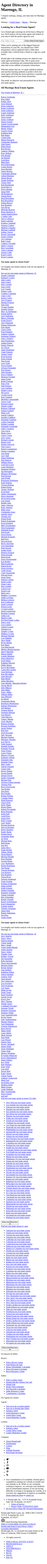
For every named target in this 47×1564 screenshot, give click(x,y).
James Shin (5, 911)
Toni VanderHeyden (9, 1015)
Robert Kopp (6, 566)
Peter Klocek (6, 548)
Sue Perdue (5, 789)
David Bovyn (6, 187)
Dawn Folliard (7, 375)
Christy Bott (6, 183)
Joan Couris (5, 287)
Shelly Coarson (7, 246)
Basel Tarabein (7, 995)
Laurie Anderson (7, 113)
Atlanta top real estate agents (17, 1136)
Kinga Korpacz (7, 568)
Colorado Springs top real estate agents (21, 1150)
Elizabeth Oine (7, 760)
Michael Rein (6, 841)
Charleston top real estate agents (18, 1199)
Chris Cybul (6, 296)
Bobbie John (6, 503)
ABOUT (9, 1546)
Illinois (25, 22)
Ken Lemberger (7, 602)
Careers (9, 1446)
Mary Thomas (6, 1001)
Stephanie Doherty (8, 336)
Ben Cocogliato (7, 248)
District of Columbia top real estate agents (22, 1248)
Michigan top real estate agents (18, 1280)
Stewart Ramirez (7, 827)
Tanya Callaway (7, 219)
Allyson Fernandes (8, 368)
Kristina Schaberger (9, 884)
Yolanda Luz (6, 629)
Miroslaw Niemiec (8, 740)
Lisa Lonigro (6, 625)
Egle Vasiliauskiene (8, 1019)
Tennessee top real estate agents (18, 1325)
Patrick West (6, 1042)
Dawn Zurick (6, 1094)
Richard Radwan (7, 825)
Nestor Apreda (7, 122)
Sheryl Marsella (7, 652)
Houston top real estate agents (18, 1109)
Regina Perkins (7, 796)
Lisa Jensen (5, 501)
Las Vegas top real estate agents (18, 1125)
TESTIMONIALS (13, 1548)
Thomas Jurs (6, 516)
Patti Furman (6, 386)
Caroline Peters (7, 798)
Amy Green (5, 438)
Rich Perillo (5, 794)
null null (4, 1096)
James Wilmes (6, 1060)
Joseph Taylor (6, 997)
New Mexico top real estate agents (19, 1300)
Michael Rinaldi (7, 857)
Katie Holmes (6, 483)
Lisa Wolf (5, 1069)
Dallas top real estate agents (17, 1118)
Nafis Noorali (6, 744)
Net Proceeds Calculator (15, 1389)
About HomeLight (13, 1441)
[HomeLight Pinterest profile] (7, 1472)
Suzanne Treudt (7, 1008)
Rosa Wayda (6, 1028)
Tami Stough (6, 979)
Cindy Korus (6, 571)
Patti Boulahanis (7, 185)
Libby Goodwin (7, 429)
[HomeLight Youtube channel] (7, 1469)
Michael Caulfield (8, 230)
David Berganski (7, 165)
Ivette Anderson (7, 111)
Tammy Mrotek (7, 719)
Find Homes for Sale (14, 1365)
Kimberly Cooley (8, 278)
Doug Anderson (7, 106)
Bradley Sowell (7, 956)
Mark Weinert (6, 1035)
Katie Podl (5, 814)
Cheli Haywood (7, 465)
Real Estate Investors (14, 1452)
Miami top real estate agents (17, 1157)
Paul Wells (5, 1037)
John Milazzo (6, 688)
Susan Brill (5, 192)
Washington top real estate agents (19, 1168)
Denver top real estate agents (17, 1134)
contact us (30, 1495)
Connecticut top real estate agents (19, 1244)
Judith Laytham (7, 598)
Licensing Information (10, 1529)
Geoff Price (5, 816)
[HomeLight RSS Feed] (7, 1475)
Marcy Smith (6, 945)
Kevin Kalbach (7, 523)
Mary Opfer (5, 764)
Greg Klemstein (7, 546)
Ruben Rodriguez (8, 866)
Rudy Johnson (6, 507)
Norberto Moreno (8, 712)
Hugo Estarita (6, 359)
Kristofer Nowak (7, 749)
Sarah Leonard (7, 604)
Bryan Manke (6, 643)
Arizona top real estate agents (17, 1235)
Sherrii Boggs (6, 178)
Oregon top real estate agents (17, 1314)
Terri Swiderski (7, 986)
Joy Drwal (5, 348)
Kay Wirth (5, 1062)
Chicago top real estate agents (17, 1107)
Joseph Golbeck (7, 415)
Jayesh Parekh (6, 773)
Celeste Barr (6, 138)
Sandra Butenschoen (9, 214)
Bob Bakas (5, 135)
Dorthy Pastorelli (7, 778)
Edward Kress (6, 575)
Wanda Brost (6, 196)
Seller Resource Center (15, 1391)
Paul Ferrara (6, 370)
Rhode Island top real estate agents (19, 1318)
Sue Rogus (5, 868)
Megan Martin (6, 654)
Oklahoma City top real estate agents (20, 1159)
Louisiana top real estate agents (18, 1271)
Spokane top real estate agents (18, 1202)
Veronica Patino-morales (10, 782)
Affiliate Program (13, 1450)
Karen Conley (6, 255)
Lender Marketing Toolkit (16, 1433)
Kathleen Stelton (7, 972)
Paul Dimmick (6, 332)
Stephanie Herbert (8, 469)
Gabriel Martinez (7, 656)
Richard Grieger (7, 440)
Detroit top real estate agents (17, 1206)
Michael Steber (7, 965)
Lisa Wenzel (6, 1040)
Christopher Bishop (8, 174)
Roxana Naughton (8, 726)
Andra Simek (6, 917)
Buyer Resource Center (15, 1371)
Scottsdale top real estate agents (18, 1154)
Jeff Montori (6, 708)
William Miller (6, 694)
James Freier (6, 379)
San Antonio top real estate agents (19, 1112)
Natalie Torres (6, 1004)
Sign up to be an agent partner (18, 1406)
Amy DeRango (7, 316)
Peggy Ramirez (7, 830)
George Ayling (7, 131)
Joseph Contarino (8, 275)
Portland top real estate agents (17, 1145)
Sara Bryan (5, 207)
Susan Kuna (6, 577)
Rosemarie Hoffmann (9, 480)
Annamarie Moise (8, 701)
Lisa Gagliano (6, 388)
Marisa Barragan (7, 140)
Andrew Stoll (6, 977)
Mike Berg (5, 162)
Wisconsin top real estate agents (18, 1341)
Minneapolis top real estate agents (19, 1204)
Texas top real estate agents (16, 1327)
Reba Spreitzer (7, 961)
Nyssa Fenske (6, 366)
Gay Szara (5, 988)
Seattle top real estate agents (17, 1148)
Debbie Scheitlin (7, 890)
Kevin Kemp (6, 535)
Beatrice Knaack (7, 553)
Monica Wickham (8, 1053)
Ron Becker (6, 149)
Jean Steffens (6, 970)
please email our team (14, 1495)
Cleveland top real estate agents (18, 1195)
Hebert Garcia (6, 390)
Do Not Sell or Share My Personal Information (24, 1509)
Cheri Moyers (6, 717)
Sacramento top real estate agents (19, 1175)
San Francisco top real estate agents (20, 1139)
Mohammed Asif (7, 126)
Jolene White (6, 1047)
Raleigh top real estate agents (17, 1163)
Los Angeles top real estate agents (19, 1105)
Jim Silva (4, 915)
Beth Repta (5, 843)
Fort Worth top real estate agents (18, 1152)
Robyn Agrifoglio (8, 97)
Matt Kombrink (7, 564)
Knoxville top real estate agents (18, 1211)
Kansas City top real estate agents (19, 1177)
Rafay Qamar (6, 821)
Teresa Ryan (6, 877)
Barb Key (5, 539)
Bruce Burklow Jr (8, 212)
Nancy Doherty (7, 339)
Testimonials (11, 1443)
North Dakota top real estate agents (20, 1307)
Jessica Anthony (7, 120)
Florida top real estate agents (17, 1251)
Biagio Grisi (6, 442)
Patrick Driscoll (7, 345)
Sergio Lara (5, 591)
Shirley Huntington (8, 494)
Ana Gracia (5, 431)
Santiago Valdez (7, 1013)
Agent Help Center (13, 1415)
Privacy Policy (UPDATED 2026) (24, 1506)
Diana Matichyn (7, 658)
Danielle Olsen (7, 762)
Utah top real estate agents (16, 1330)
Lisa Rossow (6, 872)
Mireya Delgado (7, 318)
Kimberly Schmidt (8, 893)
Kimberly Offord (7, 758)
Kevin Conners (7, 257)
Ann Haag (5, 453)
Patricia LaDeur (7, 580)
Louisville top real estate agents (18, 1186)
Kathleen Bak (6, 133)
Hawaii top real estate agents (17, 1255)
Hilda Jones (5, 510)
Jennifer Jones (6, 514)
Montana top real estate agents (18, 1289)
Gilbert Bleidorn (7, 176)
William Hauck (7, 462)
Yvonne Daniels (7, 307)
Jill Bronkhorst (7, 194)
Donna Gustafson (8, 451)
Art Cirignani (6, 239)
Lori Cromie (6, 289)
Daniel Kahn (6, 519)
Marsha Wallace (7, 1022)
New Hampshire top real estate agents (21, 1296)
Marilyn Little (6, 618)
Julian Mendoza (7, 681)
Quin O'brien (6, 751)
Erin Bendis (5, 156)
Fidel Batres (6, 144)
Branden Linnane (8, 613)
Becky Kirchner (7, 544)
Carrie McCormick (8, 670)
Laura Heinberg (7, 467)
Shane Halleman (7, 458)
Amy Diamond (7, 323)
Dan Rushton (6, 875)
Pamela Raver (6, 834)
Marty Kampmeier (8, 526)
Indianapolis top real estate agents (19, 1141)
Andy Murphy (6, 721)
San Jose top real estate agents (18, 1190)
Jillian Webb (6, 1031)
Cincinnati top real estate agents (18, 1197)
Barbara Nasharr (7, 724)
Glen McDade (6, 672)
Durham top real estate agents (17, 1217)
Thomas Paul (6, 785)
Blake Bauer (6, 147)
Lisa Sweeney (6, 983)
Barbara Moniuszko (9, 706)
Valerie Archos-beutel (9, 124)
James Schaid (6, 886)
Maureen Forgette (8, 377)
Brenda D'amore (7, 302)
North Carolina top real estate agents (20, 1305)
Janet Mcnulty (6, 676)
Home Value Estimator (15, 1387)
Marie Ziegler (6, 1087)
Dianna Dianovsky (8, 325)
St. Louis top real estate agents (18, 1193)
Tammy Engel (6, 354)
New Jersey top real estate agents (19, 1298)
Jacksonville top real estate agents (19, 1132)
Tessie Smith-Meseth (9, 947)
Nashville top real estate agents (18, 1127)
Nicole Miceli (6, 685)
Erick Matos (6, 661)
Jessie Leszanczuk (8, 611)
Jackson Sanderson (8, 879)
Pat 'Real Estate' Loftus (10, 620)
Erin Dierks (5, 327)
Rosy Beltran (6, 153)
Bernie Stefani (6, 968)
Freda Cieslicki (7, 237)
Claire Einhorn (7, 352)
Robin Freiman (7, 381)
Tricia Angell (6, 117)
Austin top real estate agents (17, 1121)
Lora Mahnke (6, 638)
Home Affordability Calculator (18, 1367)
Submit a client (12, 1411)
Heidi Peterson (7, 800)
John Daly (5, 305)
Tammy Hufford (7, 489)
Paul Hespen (6, 476)
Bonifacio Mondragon (10, 703)
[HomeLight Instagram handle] (7, 1466)
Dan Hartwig (6, 460)
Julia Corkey (6, 280)
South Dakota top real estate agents (20, 1323)
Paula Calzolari (7, 221)
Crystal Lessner (7, 609)
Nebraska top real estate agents (18, 1291)
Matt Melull (5, 679)
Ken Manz (5, 645)
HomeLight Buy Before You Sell (19, 1382)
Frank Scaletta (6, 881)
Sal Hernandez (7, 471)
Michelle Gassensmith (9, 399)
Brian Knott (5, 557)
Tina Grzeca (6, 447)
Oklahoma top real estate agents (18, 1312)
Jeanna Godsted (7, 411)
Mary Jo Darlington (9, 311)
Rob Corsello (6, 284)
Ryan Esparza (6, 357)
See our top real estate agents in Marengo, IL (18, 273)
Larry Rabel (6, 823)
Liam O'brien (6, 753)
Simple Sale (10, 1384)
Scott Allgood (6, 104)
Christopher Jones (8, 512)
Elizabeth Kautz (7, 530)
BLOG (9, 1553)
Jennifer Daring (7, 309)
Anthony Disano (7, 334)
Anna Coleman (7, 250)
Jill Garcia (5, 393)
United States (15, 22)
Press (8, 1448)
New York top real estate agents (18, 1103)
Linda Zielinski (7, 1089)
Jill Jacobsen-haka (8, 498)
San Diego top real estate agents (18, 1114)
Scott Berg (5, 160)
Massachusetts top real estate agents (20, 1278)
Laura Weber (6, 1033)
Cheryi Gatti (6, 402)
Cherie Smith (6, 943)
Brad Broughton (7, 198)
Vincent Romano (7, 870)
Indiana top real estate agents (17, 1262)
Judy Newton (6, 735)
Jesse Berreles (6, 169)
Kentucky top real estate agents (18, 1269)
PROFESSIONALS (14, 1544)
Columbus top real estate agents (18, 1143)
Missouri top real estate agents (18, 1287)
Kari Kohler (6, 562)
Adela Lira (5, 616)
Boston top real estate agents (17, 1179)
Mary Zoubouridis (8, 1092)
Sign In (9, 1555)
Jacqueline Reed (7, 836)
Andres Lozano (7, 627)
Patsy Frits (5, 384)
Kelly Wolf (5, 1067)
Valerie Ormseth (7, 767)
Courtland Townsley (9, 1006)
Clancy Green (6, 435)
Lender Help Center (14, 1430)
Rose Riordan (6, 859)
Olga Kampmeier (8, 528)
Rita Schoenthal (7, 897)
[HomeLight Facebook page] (7, 1463)
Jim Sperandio (6, 959)
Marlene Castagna (8, 228)
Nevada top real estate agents (17, 1294)
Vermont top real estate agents (18, 1332)
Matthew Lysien (7, 634)
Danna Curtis (6, 291)
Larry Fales (5, 363)
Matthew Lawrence (8, 595)
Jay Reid (4, 839)
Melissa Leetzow (7, 600)
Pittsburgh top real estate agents (18, 1208)
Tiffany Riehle (6, 852)
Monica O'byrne (7, 755)
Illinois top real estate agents (17, 1260)
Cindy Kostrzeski (8, 573)
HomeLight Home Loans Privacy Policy (17, 1526)
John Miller (5, 690)
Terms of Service (17, 1504)
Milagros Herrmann (9, 474)
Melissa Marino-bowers (10, 649)
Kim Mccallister (7, 674)
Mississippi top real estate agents (19, 1285)
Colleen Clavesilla (8, 243)
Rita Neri (4, 730)
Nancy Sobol (6, 952)
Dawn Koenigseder (8, 559)
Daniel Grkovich (7, 444)
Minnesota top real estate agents (18, 1282)
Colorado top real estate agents (18, 1242)
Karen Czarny (6, 298)
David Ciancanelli (8, 234)
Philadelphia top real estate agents (19, 1130)
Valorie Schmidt (7, 895)
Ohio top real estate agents (16, 1309)
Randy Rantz (6, 832)
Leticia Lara (6, 589)
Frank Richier (6, 850)
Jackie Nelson (6, 728)
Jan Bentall (5, 158)
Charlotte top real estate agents (18, 1123)
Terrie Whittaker (7, 1049)
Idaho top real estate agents (16, 1258)
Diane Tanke (6, 992)
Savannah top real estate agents (18, 1215)
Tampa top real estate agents (17, 1161)
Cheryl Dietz (6, 330)
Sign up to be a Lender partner (18, 1426)
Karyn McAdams (8, 667)
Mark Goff (5, 413)
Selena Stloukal (7, 974)
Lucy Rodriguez (7, 863)
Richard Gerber (7, 404)
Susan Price (5, 818)
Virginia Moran (7, 710)
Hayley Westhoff (7, 1044)
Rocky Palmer (6, 771)
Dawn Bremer (6, 189)
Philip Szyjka (6, 990)
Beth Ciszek (6, 241)
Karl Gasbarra (6, 397)
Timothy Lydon (7, 631)
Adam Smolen (6, 950)
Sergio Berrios (6, 171)
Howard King (6, 541)
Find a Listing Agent (14, 1380)
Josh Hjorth (5, 478)
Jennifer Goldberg (8, 417)
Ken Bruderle (6, 205)
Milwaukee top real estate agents (19, 1184)
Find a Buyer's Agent (14, 1362)
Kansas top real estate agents (17, 1267)
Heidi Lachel (6, 582)
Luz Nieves (5, 742)
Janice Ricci (6, 848)
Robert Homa (6, 487)
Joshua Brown (6, 203)
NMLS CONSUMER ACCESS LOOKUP (18, 1524)
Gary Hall (5, 456)
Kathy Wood (6, 1074)
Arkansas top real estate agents (18, 1237)
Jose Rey (4, 845)
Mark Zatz (5, 1080)
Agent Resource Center (15, 1413)
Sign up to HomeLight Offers (17, 1408)
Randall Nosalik (7, 746)
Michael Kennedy (8, 537)
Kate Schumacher (8, 904)
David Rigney (6, 854)
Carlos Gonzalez (7, 422)
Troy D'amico (6, 300)
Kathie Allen (6, 101)
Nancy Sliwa (6, 938)
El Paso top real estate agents (17, 1170)
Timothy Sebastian (8, 908)
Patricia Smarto (7, 941)
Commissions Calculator (15, 1393)
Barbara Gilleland (8, 408)
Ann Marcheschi (7, 647)
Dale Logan (5, 622)
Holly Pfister (6, 805)
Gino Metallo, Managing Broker (14, 683)
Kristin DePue (6, 314)
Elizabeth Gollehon (8, 420)
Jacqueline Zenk (7, 1083)
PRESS (9, 1551)
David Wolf (5, 1071)
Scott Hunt (5, 492)
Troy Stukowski (7, 981)
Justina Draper (6, 343)
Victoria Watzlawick (9, 1026)
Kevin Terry (6, 999)
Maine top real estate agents (17, 1273)
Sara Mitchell (6, 697)
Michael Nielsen (7, 737)
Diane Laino (6, 584)
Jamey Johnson (7, 505)
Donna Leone (6, 607)
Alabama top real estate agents (18, 1230)
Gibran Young (6, 1076)
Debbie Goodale (7, 424)
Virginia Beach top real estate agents (20, 1188)
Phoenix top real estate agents (17, 1116)
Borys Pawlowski (8, 787)
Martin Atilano (7, 129)
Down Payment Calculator (16, 1369)
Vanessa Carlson (7, 225)
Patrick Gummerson (9, 449)
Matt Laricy (5, 593)
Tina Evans (5, 361)
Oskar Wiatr (6, 1051)
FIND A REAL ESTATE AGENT (19, 1542)
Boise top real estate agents (16, 1213)
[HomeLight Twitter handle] (7, 1460)
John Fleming (6, 372)
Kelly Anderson (7, 115)
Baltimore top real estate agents (18, 1181)
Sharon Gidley (7, 406)
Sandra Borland (7, 180)
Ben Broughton (7, 201)
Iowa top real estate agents (16, 1264)
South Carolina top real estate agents (20, 1321)
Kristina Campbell (8, 223)
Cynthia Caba (6, 216)
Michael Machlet (7, 636)
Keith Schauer (6, 888)
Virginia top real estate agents (17, 1334)
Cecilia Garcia (6, 395)
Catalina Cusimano (8, 293)
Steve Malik (6, 640)
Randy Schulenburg (9, 902)
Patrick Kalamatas (8, 521)
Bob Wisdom (6, 1065)
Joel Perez (5, 791)
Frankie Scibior (7, 906)
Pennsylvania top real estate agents (19, 1316)
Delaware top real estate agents (18, 1246)
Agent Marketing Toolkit (16, 1417)
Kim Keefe (5, 532)
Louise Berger (6, 167)
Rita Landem (6, 586)
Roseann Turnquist (8, 1010)
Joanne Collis (6, 252)
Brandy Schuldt (7, 899)
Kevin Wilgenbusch (9, 1058)
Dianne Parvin (6, 776)
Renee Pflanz (6, 807)
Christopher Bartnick (9, 142)
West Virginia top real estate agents (20, 1339)
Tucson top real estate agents (17, 1172)
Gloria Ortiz (6, 769)
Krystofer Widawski (9, 1056)
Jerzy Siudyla (6, 936)
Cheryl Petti (5, 803)
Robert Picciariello (8, 809)
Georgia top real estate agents (17, 1253)
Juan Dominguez (7, 341)
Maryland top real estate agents (18, 1276)
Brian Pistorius (7, 812)
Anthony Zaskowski (9, 1078)
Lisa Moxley (6, 715)
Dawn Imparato (7, 496)
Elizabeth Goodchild (9, 426)
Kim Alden (5, 99)
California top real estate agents (18, 1239)
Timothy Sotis (6, 954)
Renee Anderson (7, 108)
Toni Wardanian (7, 1024)
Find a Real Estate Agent (34, 41)
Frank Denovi (6, 321)
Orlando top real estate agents (17, 1166)
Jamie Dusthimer (7, 350)
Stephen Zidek (7, 1085)
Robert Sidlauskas (8, 913)
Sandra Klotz (6, 550)
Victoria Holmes (7, 485)
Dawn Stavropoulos (9, 963)
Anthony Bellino (7, 151)
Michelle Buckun (8, 210)
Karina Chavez (7, 232)
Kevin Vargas (6, 1017)
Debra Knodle (6, 555)
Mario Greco (6, 433)
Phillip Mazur (6, 665)
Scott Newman (7, 733)
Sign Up (9, 1557)
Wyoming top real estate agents (18, 1343)
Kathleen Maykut (8, 663)
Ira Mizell (5, 699)
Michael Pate (6, 780)
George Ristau (6, 861)
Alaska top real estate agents (17, 1233)
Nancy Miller (6, 692)
